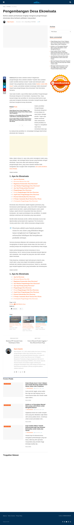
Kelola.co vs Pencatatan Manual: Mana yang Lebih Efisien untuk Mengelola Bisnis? (21, 116)
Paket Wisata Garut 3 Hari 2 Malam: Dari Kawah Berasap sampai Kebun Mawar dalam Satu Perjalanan (21, 112)
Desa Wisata (14, 6)
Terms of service (11, 515)
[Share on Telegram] (4, 86)
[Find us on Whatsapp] (70, 522)
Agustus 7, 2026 (38, 388)
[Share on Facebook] (4, 78)
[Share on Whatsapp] (4, 83)
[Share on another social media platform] (4, 92)
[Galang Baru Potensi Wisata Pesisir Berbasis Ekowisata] (41, 319)
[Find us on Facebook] (62, 522)
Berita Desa (7, 405)
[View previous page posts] (20, 125)
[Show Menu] (3, 2)
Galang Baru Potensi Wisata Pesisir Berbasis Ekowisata (41, 325)
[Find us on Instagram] (64, 522)
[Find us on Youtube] (66, 522)
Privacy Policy (19, 515)
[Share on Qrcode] (4, 89)
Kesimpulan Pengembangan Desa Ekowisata (25, 201)
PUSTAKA (8, 6)
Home (4, 6)
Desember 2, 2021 (20, 21)
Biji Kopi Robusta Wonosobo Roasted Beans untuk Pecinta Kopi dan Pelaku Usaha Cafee (60, 62)
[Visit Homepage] (37, 2)
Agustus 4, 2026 (38, 409)
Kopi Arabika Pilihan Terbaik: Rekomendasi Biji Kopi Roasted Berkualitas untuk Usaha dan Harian (20, 120)
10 (21, 304)
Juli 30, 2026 (37, 432)
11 (22, 304)
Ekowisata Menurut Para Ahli (20, 181)
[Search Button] (70, 2)
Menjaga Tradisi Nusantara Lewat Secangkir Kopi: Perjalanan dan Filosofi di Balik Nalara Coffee (59, 67)
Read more (28, 400)
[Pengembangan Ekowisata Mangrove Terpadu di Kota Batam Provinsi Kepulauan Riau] (28, 319)
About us (5, 515)
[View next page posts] (22, 125)
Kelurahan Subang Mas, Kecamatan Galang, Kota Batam (15, 325)
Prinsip (25, 192)
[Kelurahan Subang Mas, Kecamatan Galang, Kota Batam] (15, 319)
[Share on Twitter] (4, 81)
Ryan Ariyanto (11, 21)
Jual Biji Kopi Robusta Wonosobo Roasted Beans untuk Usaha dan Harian (59, 57)
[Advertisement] (25, 63)
